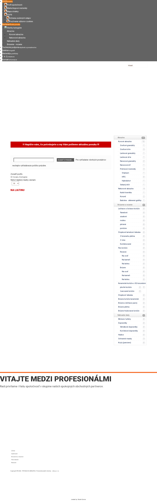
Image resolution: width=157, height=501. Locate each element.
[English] (133, 69)
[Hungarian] (139, 69)
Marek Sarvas (82, 499)
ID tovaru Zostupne (19, 177)
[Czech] (130, 69)
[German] (136, 69)
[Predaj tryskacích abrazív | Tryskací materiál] (40, 72)
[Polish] (142, 69)
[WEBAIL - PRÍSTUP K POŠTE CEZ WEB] (130, 366)
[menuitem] (7, 1)
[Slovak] (127, 69)
